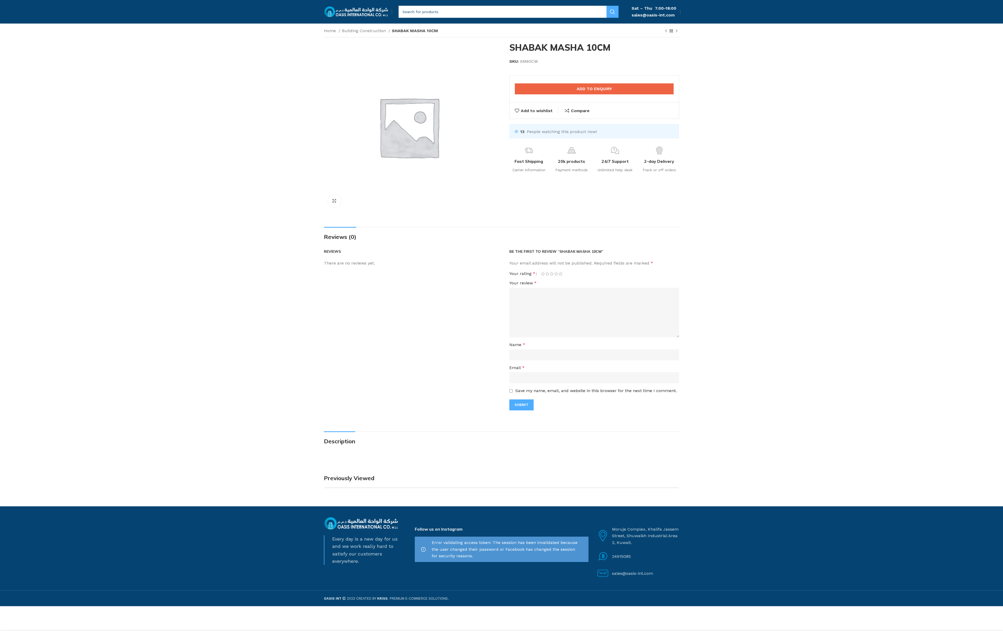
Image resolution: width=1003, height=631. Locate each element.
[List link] (637, 556)
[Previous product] (666, 31)
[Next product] (676, 31)
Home (330, 30)
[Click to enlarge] (334, 200)
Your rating (522, 274)
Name (517, 344)
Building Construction (364, 30)
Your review (523, 282)
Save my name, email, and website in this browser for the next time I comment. (596, 390)
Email (516, 367)
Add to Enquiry (594, 88)
